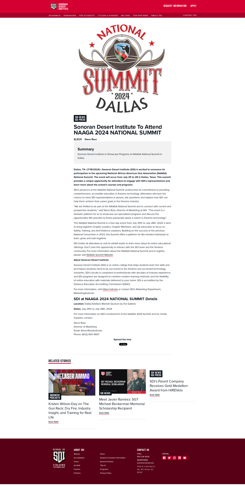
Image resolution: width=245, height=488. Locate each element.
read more (53, 421)
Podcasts (55, 397)
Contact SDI (190, 15)
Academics (54, 15)
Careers (77, 469)
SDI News (80, 117)
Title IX (103, 465)
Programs (104, 469)
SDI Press (80, 119)
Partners (77, 473)
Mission (77, 454)
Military (125, 15)
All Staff (77, 465)
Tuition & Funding (108, 15)
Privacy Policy (105, 473)
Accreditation (79, 458)
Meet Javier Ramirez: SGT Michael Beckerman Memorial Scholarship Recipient (122, 404)
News (102, 454)
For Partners (140, 15)
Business (55, 394)
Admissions (70, 15)
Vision (76, 461)
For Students (87, 15)
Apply (193, 5)
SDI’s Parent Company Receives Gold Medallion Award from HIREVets (169, 385)
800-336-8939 (143, 457)
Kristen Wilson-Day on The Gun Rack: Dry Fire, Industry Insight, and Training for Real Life (69, 410)
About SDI (156, 15)
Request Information (175, 5)
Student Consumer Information (112, 458)
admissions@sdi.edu (145, 463)
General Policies (106, 461)
